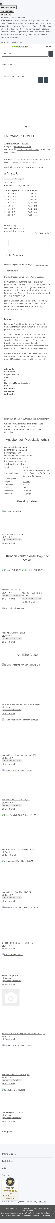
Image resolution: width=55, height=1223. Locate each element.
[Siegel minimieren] (16, 1181)
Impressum (5, 42)
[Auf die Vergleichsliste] (40, 80)
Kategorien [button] (7, 1132)
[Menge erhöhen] (47, 249)
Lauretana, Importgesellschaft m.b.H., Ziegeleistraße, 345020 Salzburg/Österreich (36, 473)
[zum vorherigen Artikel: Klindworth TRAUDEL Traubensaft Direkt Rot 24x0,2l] (19, 65)
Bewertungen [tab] (13, 270)
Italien (25, 467)
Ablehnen (5, 14)
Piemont (26, 481)
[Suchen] (51, 54)
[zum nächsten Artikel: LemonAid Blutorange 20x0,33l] (24, 65)
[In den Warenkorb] (6, 73)
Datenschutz (17, 42)
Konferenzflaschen (22, 146)
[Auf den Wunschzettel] (46, 80)
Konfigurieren (7, 11)
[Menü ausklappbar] (5, 47)
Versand (26, 185)
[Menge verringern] (6, 243)
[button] (39, 46)
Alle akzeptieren (8, 7)
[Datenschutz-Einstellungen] (1, 2)
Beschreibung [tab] (42, 265)
